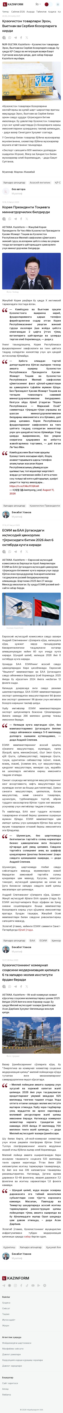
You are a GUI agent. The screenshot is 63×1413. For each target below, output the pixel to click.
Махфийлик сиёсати (12, 1348)
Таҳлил (5, 1314)
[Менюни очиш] (58, 4)
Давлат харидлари (12, 1365)
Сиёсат (6, 1308)
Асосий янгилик (40, 182)
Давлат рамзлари (11, 1354)
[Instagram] (4, 38)
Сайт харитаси (10, 1383)
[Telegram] (15, 38)
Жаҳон (5, 1325)
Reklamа (6, 1394)
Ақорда (30, 11)
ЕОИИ (43, 940)
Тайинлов (41, 11)
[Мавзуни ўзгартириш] (48, 4)
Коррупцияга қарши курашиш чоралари (22, 1360)
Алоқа (5, 1389)
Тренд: (5, 11)
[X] (27, 38)
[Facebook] (21, 38)
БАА (32, 940)
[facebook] (21, 1285)
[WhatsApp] (9, 38)
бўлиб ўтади (25, 929)
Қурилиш (9, 1247)
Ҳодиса (52, 11)
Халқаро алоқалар (14, 182)
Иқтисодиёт (8, 1319)
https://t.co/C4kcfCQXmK (24, 486)
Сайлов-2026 (18, 11)
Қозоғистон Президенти (45, 505)
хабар (27, 1236)
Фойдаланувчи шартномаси (16, 1343)
